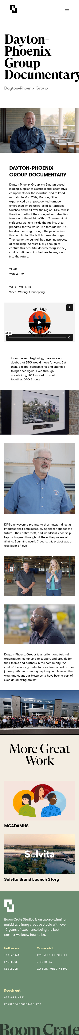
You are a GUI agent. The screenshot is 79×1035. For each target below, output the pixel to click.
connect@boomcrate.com (22, 1004)
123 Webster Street (52, 955)
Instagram (12, 955)
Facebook (11, 962)
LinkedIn (11, 969)
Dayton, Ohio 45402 (52, 969)
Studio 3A (44, 962)
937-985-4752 (14, 998)
